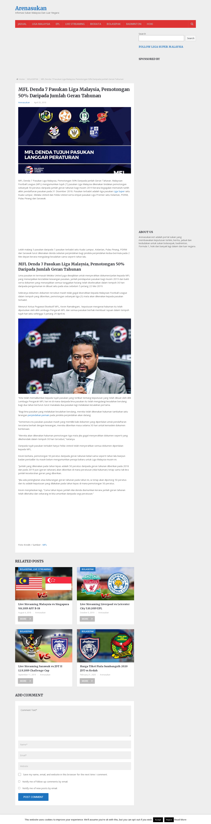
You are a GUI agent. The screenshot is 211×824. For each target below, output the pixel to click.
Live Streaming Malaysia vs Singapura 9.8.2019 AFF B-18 (43, 606)
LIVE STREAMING (75, 24)
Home (22, 79)
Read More (180, 819)
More (23, 618)
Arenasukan (31, 8)
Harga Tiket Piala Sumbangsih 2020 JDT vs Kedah (104, 668)
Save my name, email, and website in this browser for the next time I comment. (65, 774)
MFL (44, 544)
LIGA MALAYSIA (41, 24)
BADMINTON (133, 24)
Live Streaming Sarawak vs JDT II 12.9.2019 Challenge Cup (40, 668)
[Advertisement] (74, 55)
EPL (58, 24)
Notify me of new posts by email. (39, 788)
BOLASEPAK (114, 24)
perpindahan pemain (38, 415)
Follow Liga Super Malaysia (161, 47)
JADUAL (22, 24)
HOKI (150, 24)
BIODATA (95, 24)
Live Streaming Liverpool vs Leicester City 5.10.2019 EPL (105, 606)
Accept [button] (158, 819)
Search (142, 33)
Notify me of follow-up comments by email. (45, 781)
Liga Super (119, 191)
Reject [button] (169, 819)
